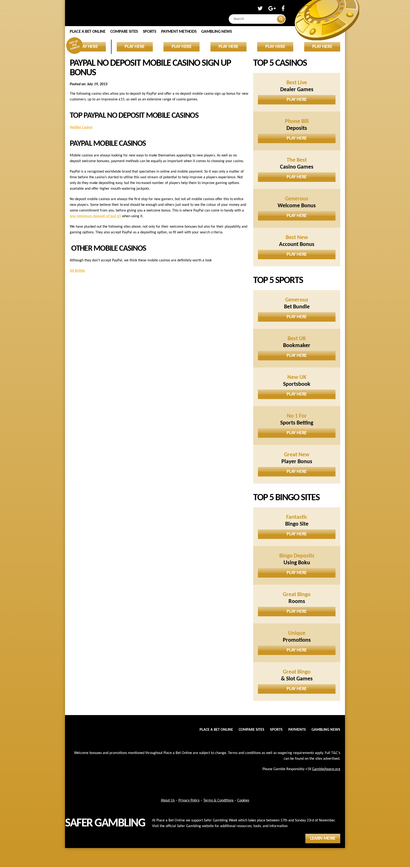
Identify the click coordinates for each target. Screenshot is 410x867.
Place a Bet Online (88, 31)
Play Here (297, 99)
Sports (149, 31)
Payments (297, 730)
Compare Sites (124, 31)
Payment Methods (179, 31)
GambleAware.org (326, 769)
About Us (168, 800)
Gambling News (216, 31)
